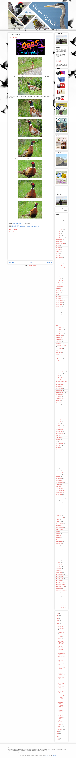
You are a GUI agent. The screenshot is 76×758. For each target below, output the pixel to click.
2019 (58, 621)
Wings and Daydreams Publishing (42, 30)
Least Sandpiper (59, 419)
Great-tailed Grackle (59, 379)
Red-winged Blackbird (60, 498)
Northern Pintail (58, 455)
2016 (58, 731)
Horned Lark (58, 404)
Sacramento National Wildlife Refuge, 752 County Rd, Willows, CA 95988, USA (25, 226)
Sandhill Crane (58, 521)
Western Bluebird (59, 566)
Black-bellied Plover (59, 263)
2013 (58, 736)
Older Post (49, 262)
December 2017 (61, 626)
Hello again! (58, 188)
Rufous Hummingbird (60, 517)
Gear (26, 30)
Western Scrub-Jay (59, 578)
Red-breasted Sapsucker (60, 490)
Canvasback (58, 308)
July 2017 (60, 636)
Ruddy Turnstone (59, 515)
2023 (58, 618)
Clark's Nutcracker (59, 323)
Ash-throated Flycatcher (60, 243)
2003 (58, 738)
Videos (59, 30)
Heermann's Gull (59, 394)
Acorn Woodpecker (59, 218)
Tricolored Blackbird (59, 554)
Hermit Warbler (58, 396)
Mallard (57, 435)
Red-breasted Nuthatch (60, 488)
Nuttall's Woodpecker (60, 460)
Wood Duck (58, 599)
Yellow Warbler (58, 601)
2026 (58, 613)
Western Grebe (58, 568)
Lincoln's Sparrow (59, 427)
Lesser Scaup (58, 423)
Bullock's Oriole (58, 290)
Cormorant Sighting (60, 646)
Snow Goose (58, 531)
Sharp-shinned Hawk (59, 529)
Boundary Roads (61, 695)
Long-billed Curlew (59, 431)
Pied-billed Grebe (59, 478)
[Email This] (25, 223)
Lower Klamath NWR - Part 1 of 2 (61, 674)
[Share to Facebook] (28, 223)
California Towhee (59, 304)
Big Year (57, 253)
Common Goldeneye (59, 329)
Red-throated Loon (59, 496)
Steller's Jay (58, 545)
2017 (58, 625)
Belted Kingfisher (59, 249)
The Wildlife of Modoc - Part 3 (61, 708)
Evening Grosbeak (59, 360)
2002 (58, 739)
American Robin (59, 235)
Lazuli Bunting (58, 417)
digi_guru (46, 755)
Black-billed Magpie (59, 265)
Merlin (57, 441)
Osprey (57, 468)
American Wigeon (59, 239)
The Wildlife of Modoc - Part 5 (61, 703)
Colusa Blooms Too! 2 (60, 658)
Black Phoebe (58, 259)
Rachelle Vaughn (58, 61)
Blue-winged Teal (59, 278)
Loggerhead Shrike (59, 429)
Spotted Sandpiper (59, 541)
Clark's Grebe (58, 321)
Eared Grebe (58, 354)
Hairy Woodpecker (59, 390)
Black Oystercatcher (59, 257)
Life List (31, 30)
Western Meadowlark (60, 574)
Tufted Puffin (58, 558)
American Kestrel (59, 231)
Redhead (57, 500)
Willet (57, 594)
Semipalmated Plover (60, 527)
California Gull (58, 296)
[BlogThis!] (26, 223)
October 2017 (60, 630)
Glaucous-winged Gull (60, 367)
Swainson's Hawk (59, 549)
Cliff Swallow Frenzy (60, 665)
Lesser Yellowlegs (59, 425)
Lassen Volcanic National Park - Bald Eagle (61, 642)
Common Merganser (59, 333)
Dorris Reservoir (61, 694)
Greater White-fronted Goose (61, 381)
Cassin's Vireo (58, 314)
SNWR (38, 76)
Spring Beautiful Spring (61, 718)
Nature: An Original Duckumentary (61, 680)
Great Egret (58, 375)
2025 (58, 615)
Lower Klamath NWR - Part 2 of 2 (61, 671)
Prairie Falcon (58, 484)
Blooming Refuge (61, 663)
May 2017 (60, 640)
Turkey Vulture (58, 562)
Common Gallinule (59, 327)
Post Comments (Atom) (33, 265)
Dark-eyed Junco (59, 343)
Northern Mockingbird (60, 453)
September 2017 (61, 632)
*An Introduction (59, 216)
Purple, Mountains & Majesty (61, 668)
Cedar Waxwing (59, 317)
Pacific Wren (58, 470)
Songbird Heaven (61, 649)
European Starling (59, 358)
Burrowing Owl (58, 292)
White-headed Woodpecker (61, 590)
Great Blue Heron (59, 373)
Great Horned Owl (59, 377)
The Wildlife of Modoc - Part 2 (61, 711)
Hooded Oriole (58, 400)
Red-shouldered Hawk (60, 492)
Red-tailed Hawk (59, 494)
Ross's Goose (58, 507)
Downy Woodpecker (59, 348)
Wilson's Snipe (58, 596)
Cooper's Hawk (58, 341)
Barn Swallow (58, 247)
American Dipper (59, 227)
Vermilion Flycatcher (59, 564)
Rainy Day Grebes (61, 720)
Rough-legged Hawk (59, 509)
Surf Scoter (58, 547)
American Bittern (59, 221)
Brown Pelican (58, 284)
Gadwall (57, 365)
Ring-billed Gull (58, 502)
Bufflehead (58, 288)
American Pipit (58, 233)
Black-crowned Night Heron (61, 269)
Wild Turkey (58, 592)
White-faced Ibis (59, 588)
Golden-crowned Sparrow (60, 371)
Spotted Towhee (59, 543)
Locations (21, 30)
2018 (58, 623)
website (57, 66)
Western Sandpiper (59, 576)
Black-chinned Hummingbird (61, 267)
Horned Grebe (58, 402)
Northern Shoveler (59, 457)
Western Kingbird (59, 572)
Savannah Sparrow (59, 523)
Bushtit (57, 294)
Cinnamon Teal (58, 319)
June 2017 (60, 638)
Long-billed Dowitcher (60, 433)
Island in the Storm (60, 722)
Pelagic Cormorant (59, 472)
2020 (58, 620)
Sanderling (58, 519)
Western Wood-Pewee (60, 582)
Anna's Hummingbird (59, 241)
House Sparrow (58, 408)
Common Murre (59, 337)
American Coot (58, 223)
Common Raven (59, 339)
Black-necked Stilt (59, 274)
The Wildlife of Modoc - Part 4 (61, 706)
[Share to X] (27, 223)
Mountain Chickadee (59, 443)
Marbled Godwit (59, 437)
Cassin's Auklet (58, 310)
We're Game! (60, 715)
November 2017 (61, 628)
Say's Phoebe (58, 525)
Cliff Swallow (58, 325)
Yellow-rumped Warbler (60, 607)
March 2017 (60, 726)
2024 (58, 617)
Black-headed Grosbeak (60, 272)
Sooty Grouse (58, 537)
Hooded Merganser (59, 398)
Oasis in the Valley (61, 656)
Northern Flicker (59, 449)
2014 (58, 734)
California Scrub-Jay (59, 300)
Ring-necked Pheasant (15, 225)
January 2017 (60, 729)
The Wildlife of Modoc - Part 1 (61, 714)
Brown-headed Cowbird (60, 286)
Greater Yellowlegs (59, 384)
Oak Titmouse (58, 462)
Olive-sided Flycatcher (60, 464)
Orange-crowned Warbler (60, 466)
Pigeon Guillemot (59, 480)
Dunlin (57, 350)
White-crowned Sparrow (60, 586)
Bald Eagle (58, 245)
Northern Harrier (59, 451)
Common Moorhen (59, 335)
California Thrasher (59, 302)
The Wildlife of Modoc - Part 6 (61, 700)
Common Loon (58, 331)
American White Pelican (60, 237)
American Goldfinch (59, 229)
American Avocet (59, 220)
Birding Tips (58, 255)
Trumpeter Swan (59, 556)
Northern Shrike (59, 458)
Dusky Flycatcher (59, 352)
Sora (56, 539)
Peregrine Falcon (59, 474)
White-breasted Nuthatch (60, 584)
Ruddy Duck (58, 513)
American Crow (58, 225)
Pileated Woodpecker (60, 482)
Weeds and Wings (61, 647)
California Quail (58, 298)
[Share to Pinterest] (29, 223)
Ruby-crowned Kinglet (60, 511)
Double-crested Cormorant (61, 345)
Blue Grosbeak (58, 276)
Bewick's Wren (58, 251)
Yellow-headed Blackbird (60, 605)
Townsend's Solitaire (59, 551)
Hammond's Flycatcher (60, 392)
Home (10, 30)
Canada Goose (58, 306)
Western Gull (58, 570)
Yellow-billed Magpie (59, 603)
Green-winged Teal (59, 388)
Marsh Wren (58, 439)
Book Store (53, 30)
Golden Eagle (58, 369)
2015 (58, 733)
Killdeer (57, 413)
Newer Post (11, 262)
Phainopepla (58, 476)
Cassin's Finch (58, 312)
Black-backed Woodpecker (61, 261)
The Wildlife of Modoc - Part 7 (61, 698)
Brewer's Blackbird (59, 280)
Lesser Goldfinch (59, 421)
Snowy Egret (58, 533)
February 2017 (61, 727)
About (15, 30)
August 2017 (60, 635)
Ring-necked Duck (59, 504)
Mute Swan (58, 447)
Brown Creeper (58, 282)
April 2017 (60, 724)
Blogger (54, 755)
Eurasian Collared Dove (60, 356)
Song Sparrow (58, 535)
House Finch (58, 406)
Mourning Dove (58, 445)
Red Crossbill (58, 486)
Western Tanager (59, 580)
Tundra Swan (58, 560)
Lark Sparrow (58, 415)
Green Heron (58, 386)
